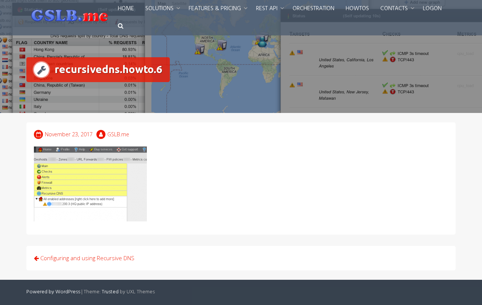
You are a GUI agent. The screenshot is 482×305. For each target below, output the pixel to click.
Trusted (110, 292)
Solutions (159, 9)
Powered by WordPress (53, 292)
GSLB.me (118, 134)
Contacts (394, 9)
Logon (432, 9)
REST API (267, 9)
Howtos (357, 9)
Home (126, 9)
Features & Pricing (215, 9)
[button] (120, 26)
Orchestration (313, 9)
